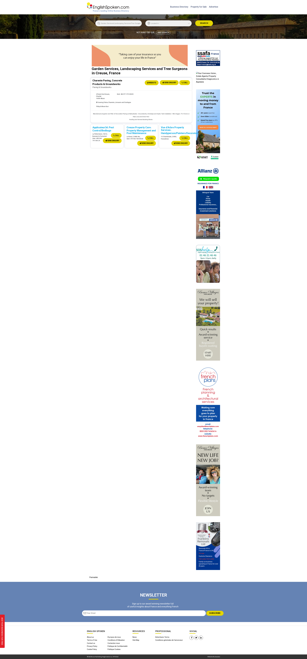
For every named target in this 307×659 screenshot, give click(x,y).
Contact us (91, 643)
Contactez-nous (114, 643)
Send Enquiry (170, 83)
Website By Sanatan (213, 657)
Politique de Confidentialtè (117, 646)
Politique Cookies (114, 649)
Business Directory (179, 6)
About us (90, 637)
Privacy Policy (92, 646)
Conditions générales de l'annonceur (169, 640)
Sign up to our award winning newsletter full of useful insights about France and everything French (152, 605)
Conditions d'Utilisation (116, 640)
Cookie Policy (92, 649)
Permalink (93, 577)
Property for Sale (199, 7)
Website (152, 83)
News (135, 637)
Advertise (213, 7)
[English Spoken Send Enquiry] (208, 58)
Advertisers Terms (162, 637)
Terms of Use (92, 640)
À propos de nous (114, 637)
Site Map (136, 640)
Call (185, 83)
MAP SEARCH (163, 32)
